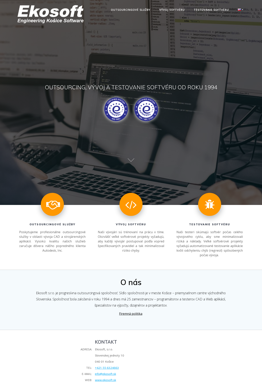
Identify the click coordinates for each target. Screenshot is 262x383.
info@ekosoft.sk (105, 374)
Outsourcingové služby (130, 10)
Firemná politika (130, 314)
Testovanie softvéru (211, 10)
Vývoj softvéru (172, 10)
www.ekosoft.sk (105, 380)
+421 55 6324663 (107, 368)
